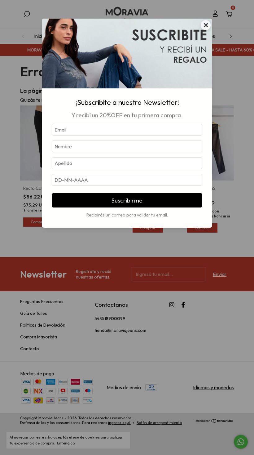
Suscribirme (127, 200)
